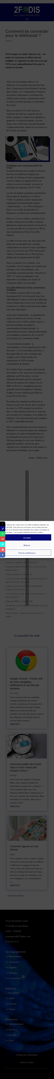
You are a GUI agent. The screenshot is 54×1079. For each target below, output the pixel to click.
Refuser (27, 545)
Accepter (27, 537)
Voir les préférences (27, 552)
